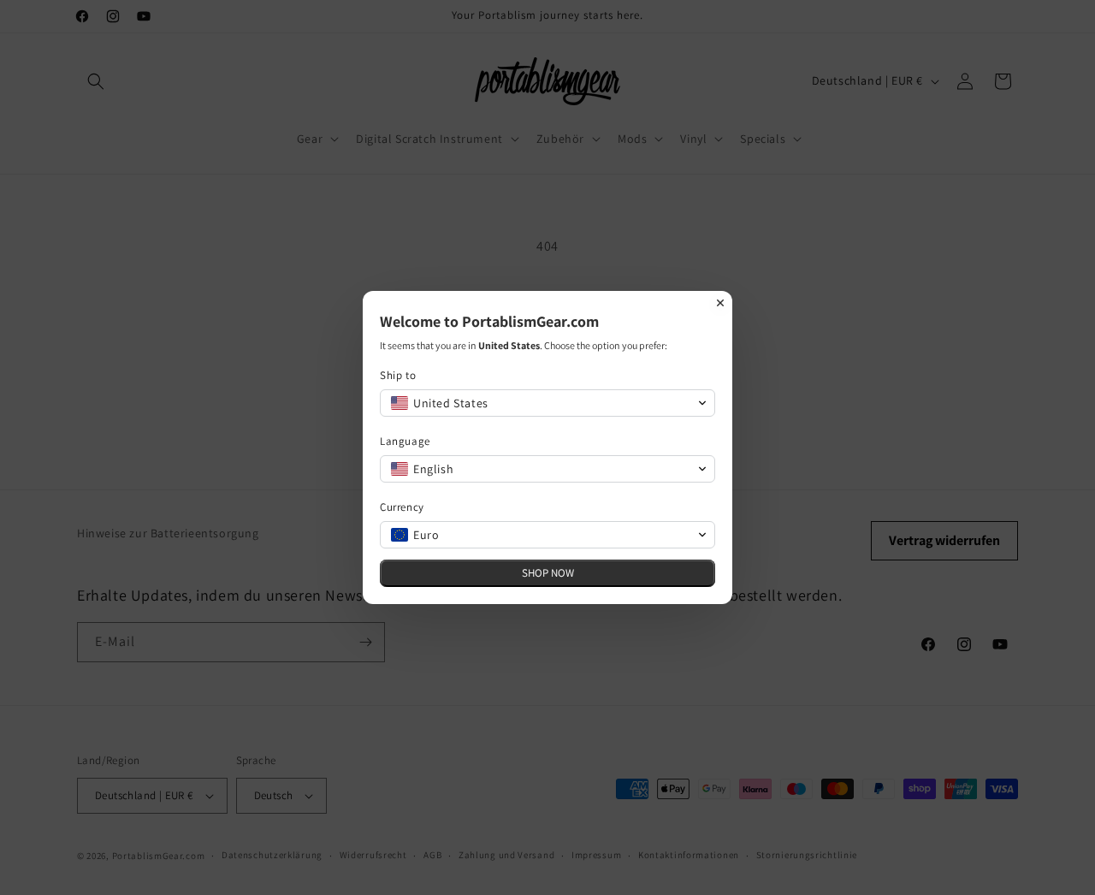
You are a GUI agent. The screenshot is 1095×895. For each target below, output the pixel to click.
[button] (547, 403)
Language (405, 441)
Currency (402, 507)
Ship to (398, 375)
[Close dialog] (720, 302)
